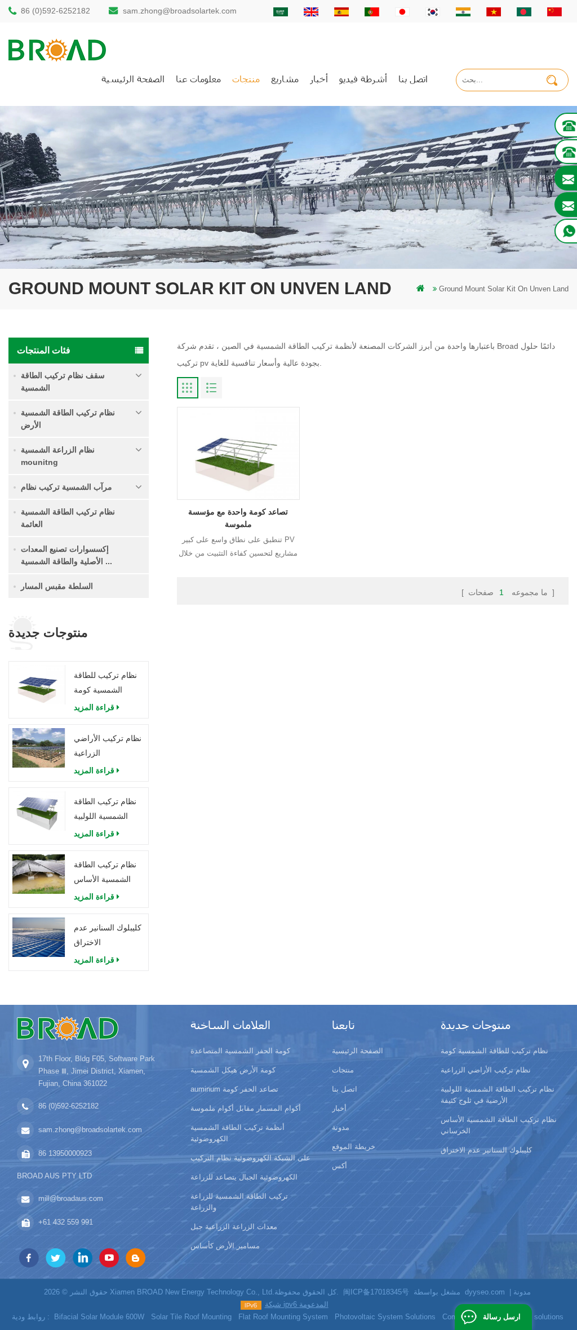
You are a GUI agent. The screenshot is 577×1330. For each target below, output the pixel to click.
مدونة (340, 1127)
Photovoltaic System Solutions (385, 1317)
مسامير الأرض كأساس (225, 1246)
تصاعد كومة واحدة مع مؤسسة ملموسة (238, 518)
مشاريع (285, 78)
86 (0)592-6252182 (55, 10)
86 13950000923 (65, 1153)
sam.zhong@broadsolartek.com (180, 10)
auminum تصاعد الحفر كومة (234, 1089)
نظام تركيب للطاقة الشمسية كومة (105, 682)
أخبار (319, 78)
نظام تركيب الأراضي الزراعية (107, 745)
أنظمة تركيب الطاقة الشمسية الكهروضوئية (237, 1133)
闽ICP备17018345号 (376, 1292)
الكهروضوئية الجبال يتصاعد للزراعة (244, 1177)
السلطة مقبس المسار (57, 586)
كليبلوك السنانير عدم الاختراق (107, 935)
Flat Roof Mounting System (283, 1317)
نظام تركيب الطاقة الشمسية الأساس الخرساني (105, 873)
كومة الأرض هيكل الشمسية (233, 1070)
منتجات (246, 78)
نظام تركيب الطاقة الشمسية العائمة (68, 518)
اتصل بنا (413, 78)
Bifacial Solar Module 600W (99, 1317)
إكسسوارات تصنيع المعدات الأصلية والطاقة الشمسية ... (66, 555)
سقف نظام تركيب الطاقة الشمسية (63, 381)
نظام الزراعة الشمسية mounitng (58, 456)
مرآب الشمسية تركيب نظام (66, 486)
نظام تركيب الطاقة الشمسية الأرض (68, 418)
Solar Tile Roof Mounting (191, 1317)
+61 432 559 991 (65, 1222)
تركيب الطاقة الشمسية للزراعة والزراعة (239, 1202)
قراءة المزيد (94, 707)
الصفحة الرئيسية (133, 78)
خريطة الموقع (353, 1146)
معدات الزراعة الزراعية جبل (233, 1226)
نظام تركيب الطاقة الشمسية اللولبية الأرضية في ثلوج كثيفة (105, 810)
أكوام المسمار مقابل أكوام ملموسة (245, 1108)
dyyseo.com (485, 1292)
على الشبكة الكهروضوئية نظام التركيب (250, 1158)
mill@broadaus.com (70, 1198)
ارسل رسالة (502, 1317)
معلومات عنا (198, 78)
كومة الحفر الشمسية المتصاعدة (240, 1051)
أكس (339, 1165)
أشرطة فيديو (363, 78)
